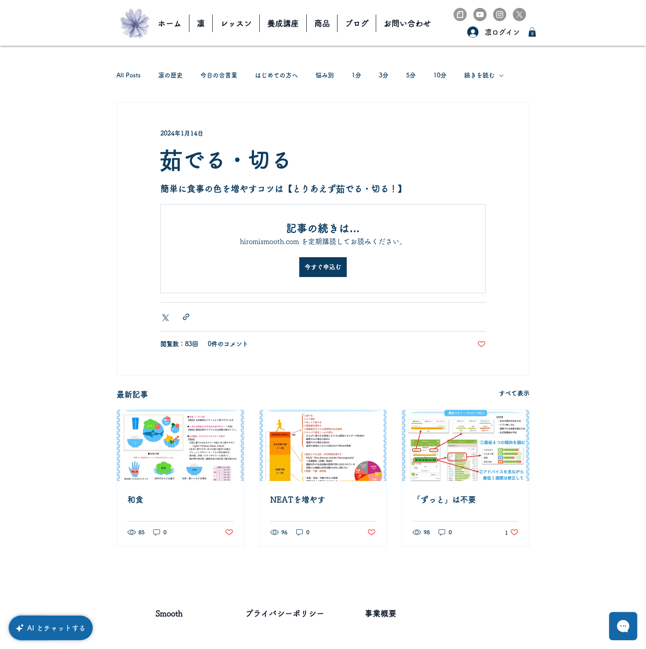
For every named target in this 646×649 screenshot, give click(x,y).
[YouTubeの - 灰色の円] (479, 14)
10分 (439, 75)
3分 (383, 75)
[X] (519, 14)
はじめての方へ (276, 75)
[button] (532, 32)
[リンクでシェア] (186, 317)
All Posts (128, 75)
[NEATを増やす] (323, 445)
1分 (356, 75)
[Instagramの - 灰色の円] (499, 14)
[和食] (180, 445)
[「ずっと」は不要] (465, 445)
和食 (135, 499)
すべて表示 (514, 393)
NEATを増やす (297, 499)
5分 (411, 75)
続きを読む (479, 75)
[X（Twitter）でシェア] (164, 317)
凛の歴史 (170, 75)
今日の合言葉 (218, 75)
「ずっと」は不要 (444, 499)
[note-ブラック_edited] (460, 14)
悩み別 (325, 75)
